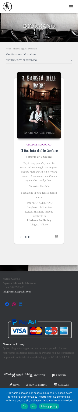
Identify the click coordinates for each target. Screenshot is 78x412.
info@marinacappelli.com (17, 291)
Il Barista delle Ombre (39, 150)
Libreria (61, 375)
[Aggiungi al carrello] (56, 237)
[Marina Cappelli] (9, 6)
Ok (24, 406)
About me (39, 375)
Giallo (31, 144)
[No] (73, 400)
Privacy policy (49, 406)
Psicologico (43, 144)
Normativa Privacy (14, 344)
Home (8, 48)
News (16, 385)
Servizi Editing (38, 385)
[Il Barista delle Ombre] (39, 105)
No (33, 406)
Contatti (63, 385)
